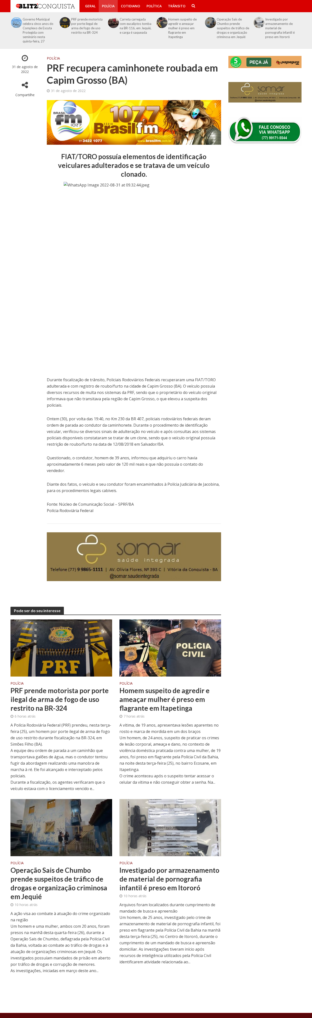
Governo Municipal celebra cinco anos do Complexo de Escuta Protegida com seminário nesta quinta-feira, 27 (38, 30)
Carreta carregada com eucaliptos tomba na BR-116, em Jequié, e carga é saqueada (135, 25)
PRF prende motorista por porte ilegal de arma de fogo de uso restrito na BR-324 (87, 25)
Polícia (108, 6)
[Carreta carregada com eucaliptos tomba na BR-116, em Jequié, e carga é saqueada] (113, 22)
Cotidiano (130, 6)
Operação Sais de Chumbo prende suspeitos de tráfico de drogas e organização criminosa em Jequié (233, 28)
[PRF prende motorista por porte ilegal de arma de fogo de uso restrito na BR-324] (65, 22)
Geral (90, 6)
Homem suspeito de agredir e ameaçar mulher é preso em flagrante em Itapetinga (182, 28)
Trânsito (176, 6)
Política (154, 6)
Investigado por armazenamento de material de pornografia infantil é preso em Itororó (280, 28)
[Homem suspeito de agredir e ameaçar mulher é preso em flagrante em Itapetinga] (162, 22)
